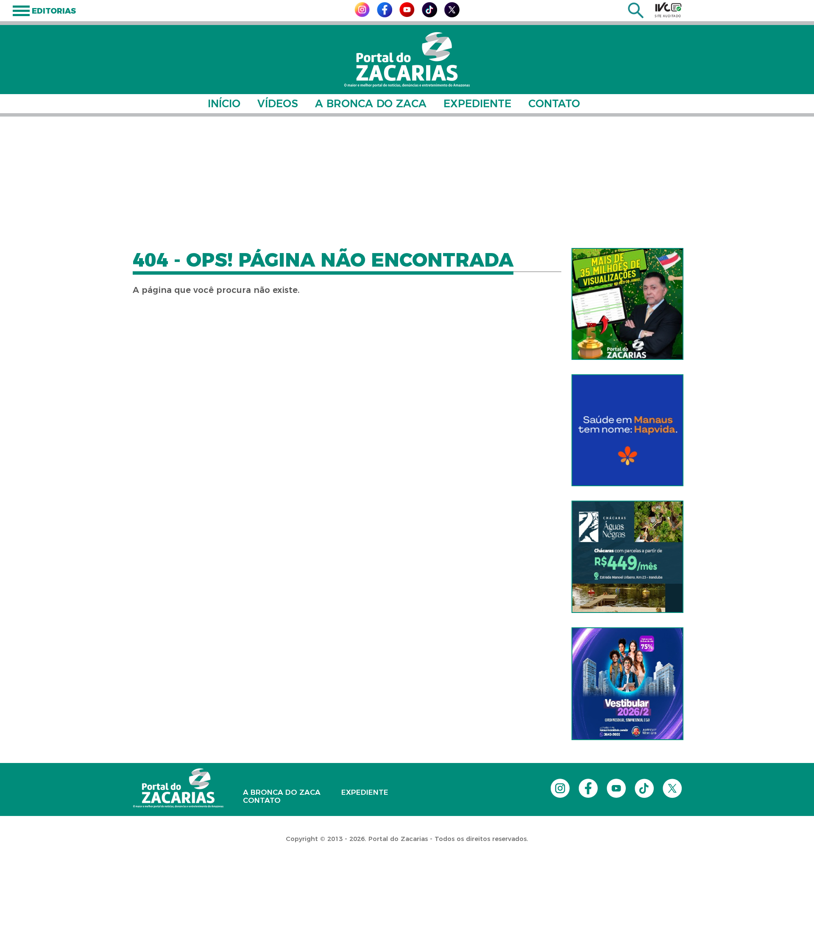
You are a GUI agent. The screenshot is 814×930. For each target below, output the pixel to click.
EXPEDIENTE (477, 103)
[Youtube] (407, 15)
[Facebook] (384, 15)
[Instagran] (362, 15)
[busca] (636, 16)
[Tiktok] (429, 15)
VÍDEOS (277, 103)
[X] (452, 15)
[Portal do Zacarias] (407, 60)
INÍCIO (224, 103)
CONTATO (554, 103)
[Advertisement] (407, 182)
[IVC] (668, 9)
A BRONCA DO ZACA (371, 103)
